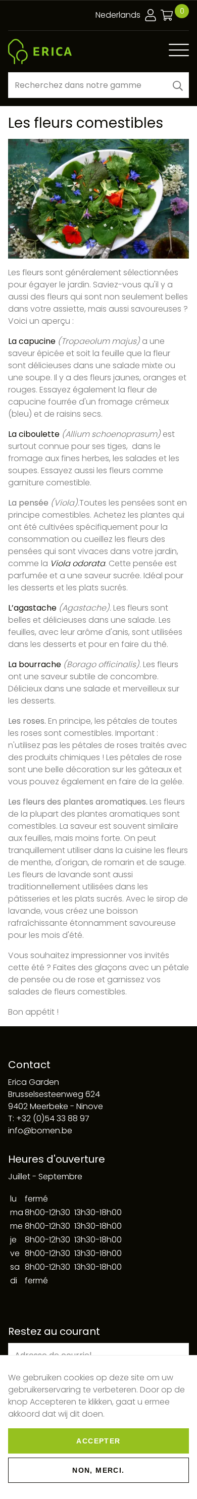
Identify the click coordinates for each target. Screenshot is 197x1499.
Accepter (98, 1441)
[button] (178, 85)
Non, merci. (98, 1470)
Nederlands (117, 15)
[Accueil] (40, 51)
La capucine (32, 341)
